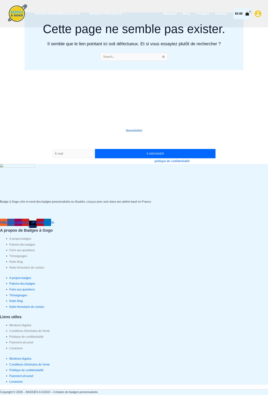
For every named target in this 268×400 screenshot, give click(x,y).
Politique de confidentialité (26, 336)
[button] (82, 13)
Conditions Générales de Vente (29, 330)
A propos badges (20, 238)
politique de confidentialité (172, 161)
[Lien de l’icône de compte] (258, 13)
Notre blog (16, 261)
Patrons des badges (22, 244)
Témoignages (18, 256)
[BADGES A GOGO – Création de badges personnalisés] (17, 13)
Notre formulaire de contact (26, 267)
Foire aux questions (22, 250)
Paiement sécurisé (21, 342)
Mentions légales (20, 325)
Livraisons (16, 348)
